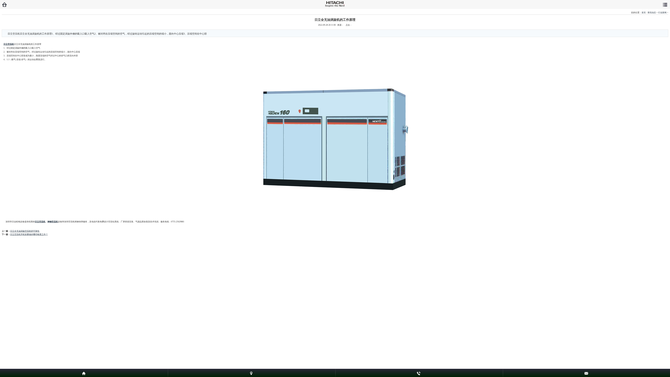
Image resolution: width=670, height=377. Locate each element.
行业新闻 (662, 12)
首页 (644, 12)
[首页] (84, 373)
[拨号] (418, 373)
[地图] (251, 373)
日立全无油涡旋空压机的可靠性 (24, 231)
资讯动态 (651, 12)
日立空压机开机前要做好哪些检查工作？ (29, 234)
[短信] (586, 373)
